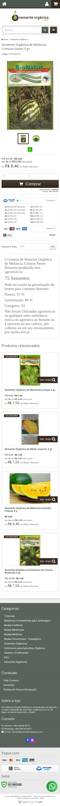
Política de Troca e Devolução (20, 689)
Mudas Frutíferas (13, 625)
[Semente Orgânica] (30, 16)
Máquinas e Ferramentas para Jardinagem (27, 620)
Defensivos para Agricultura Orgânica (24, 648)
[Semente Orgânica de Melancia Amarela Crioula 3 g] (30, 500)
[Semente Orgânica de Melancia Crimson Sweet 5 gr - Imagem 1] (23, 138)
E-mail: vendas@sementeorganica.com (23, 732)
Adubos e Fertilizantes (16, 652)
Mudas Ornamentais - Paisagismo (22, 639)
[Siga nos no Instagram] (32, 740)
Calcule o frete (9, 246)
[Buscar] (45, 30)
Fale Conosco (11, 680)
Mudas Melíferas (13, 634)
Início (6, 39)
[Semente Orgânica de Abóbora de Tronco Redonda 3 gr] (30, 562)
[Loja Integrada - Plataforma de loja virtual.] (30, 802)
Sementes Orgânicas (19, 39)
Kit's (6, 657)
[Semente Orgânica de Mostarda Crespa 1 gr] (30, 380)
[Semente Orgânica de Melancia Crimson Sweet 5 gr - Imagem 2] (36, 138)
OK (52, 246)
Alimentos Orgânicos (15, 662)
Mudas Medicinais (14, 630)
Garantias (9, 685)
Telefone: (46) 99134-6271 (16, 725)
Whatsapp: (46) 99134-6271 (17, 729)
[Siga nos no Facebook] (27, 740)
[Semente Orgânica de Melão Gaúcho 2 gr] (30, 439)
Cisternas (9, 616)
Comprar (32, 184)
